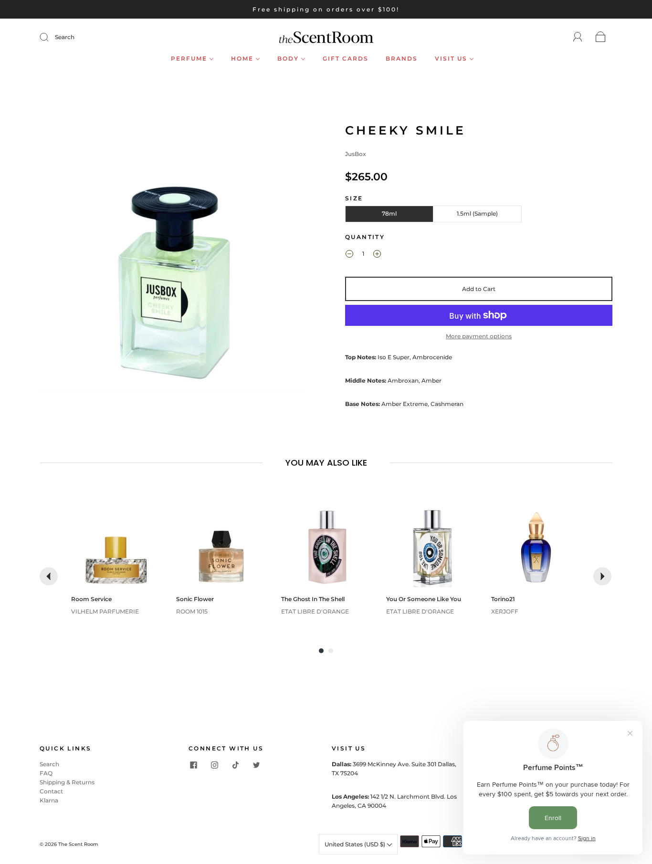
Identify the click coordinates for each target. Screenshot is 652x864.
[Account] (578, 37)
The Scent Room (78, 844)
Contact (51, 791)
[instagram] (214, 765)
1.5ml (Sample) (477, 213)
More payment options (479, 336)
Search (64, 37)
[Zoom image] (173, 259)
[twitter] (256, 765)
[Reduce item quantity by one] (349, 254)
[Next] (602, 576)
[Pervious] (49, 576)
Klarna (49, 800)
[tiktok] (235, 765)
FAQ (46, 773)
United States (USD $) (356, 844)
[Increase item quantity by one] (377, 254)
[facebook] (193, 765)
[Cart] (600, 37)
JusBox (355, 153)
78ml (389, 213)
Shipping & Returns (67, 782)
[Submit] (50, 37)
